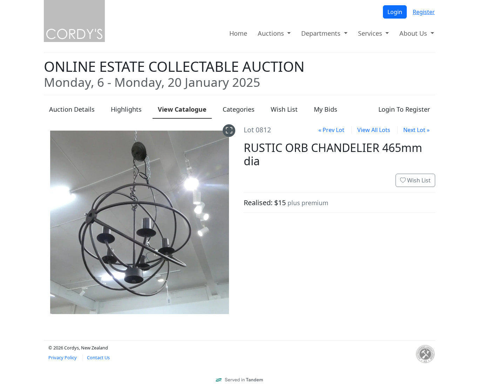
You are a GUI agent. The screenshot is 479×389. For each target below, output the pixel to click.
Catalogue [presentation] (182, 109)
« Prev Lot (331, 130)
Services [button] (371, 33)
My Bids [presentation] (325, 109)
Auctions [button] (272, 33)
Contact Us (98, 357)
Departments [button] (321, 33)
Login (394, 12)
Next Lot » (416, 130)
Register (424, 12)
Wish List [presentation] (284, 109)
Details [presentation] (72, 109)
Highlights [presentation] (126, 109)
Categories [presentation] (239, 109)
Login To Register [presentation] (404, 109)
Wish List (418, 180)
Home (238, 33)
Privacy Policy (62, 357)
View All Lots (373, 130)
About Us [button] (414, 33)
